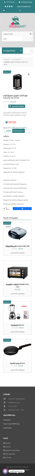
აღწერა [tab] (8, 131)
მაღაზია (8, 443)
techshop (8, 457)
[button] (28, 74)
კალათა (8, 447)
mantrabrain (25, 470)
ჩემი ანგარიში (10, 454)
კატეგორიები (10, 51)
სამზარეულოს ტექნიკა (19, 127)
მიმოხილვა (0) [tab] (18, 131)
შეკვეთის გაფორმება (12, 450)
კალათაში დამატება (18, 106)
